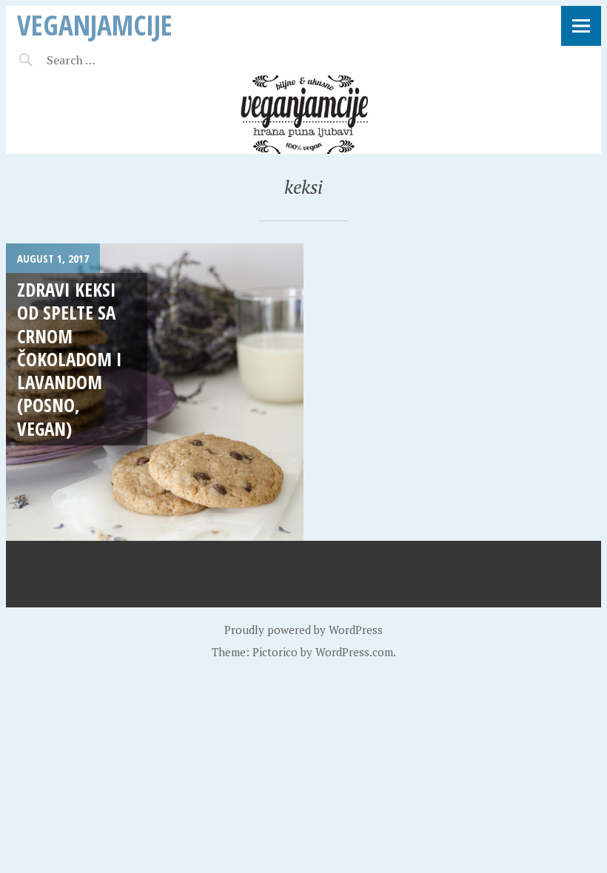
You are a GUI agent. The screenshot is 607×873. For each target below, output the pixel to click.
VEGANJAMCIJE (94, 25)
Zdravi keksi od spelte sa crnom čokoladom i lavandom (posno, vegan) (69, 359)
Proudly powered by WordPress (303, 629)
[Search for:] (107, 59)
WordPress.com (354, 651)
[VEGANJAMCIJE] (303, 114)
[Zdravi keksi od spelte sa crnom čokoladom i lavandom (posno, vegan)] (155, 392)
